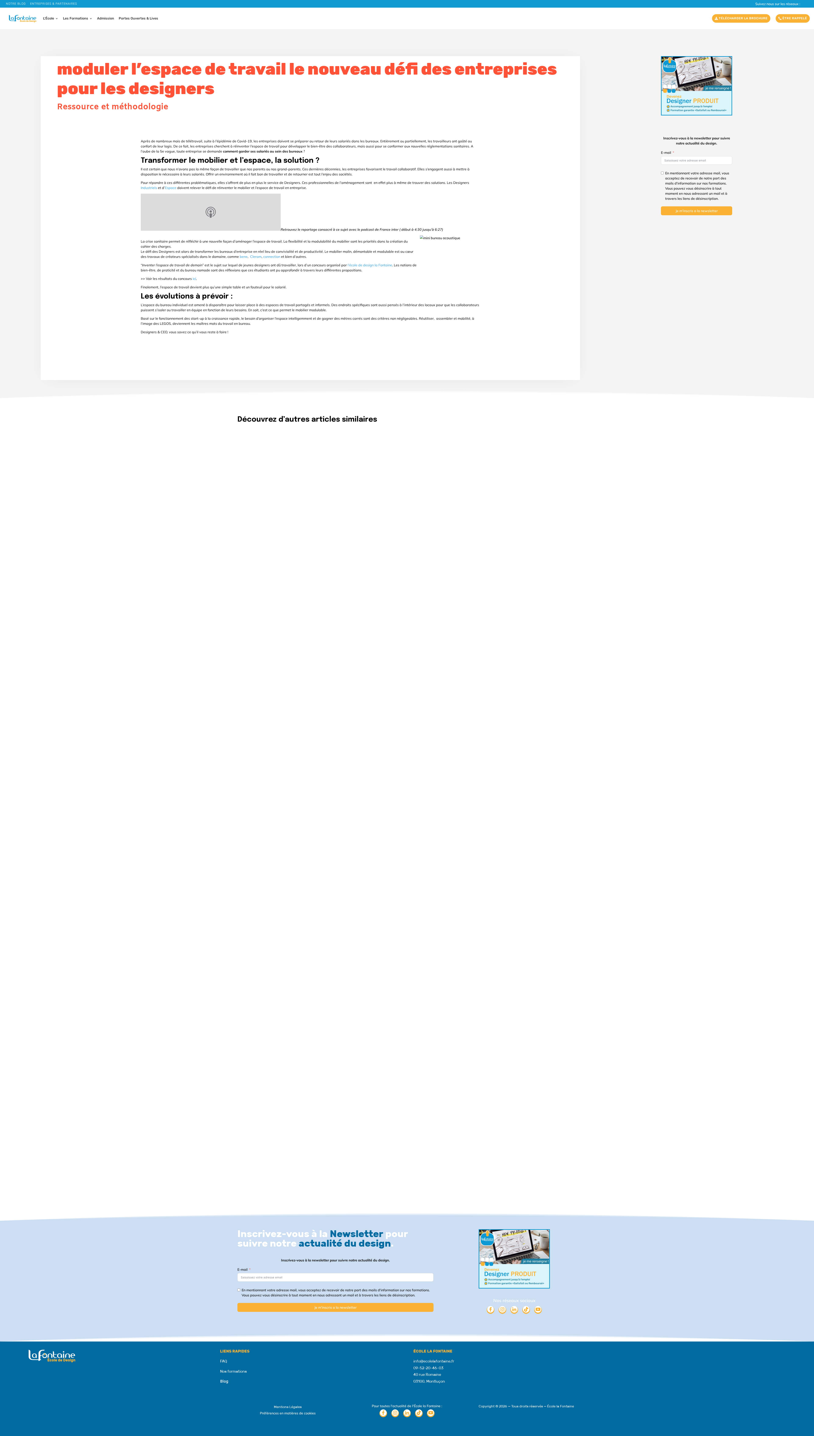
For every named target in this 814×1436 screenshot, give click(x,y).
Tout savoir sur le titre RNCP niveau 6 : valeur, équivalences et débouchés (324, 655)
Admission (105, 18)
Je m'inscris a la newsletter (697, 211)
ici (194, 278)
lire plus (247, 673)
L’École (48, 18)
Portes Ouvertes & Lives (138, 18)
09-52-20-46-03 (428, 1368)
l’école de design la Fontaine (370, 265)
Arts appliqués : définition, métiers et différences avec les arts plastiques (325, 906)
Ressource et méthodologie (112, 107)
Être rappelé (794, 18)
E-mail (666, 152)
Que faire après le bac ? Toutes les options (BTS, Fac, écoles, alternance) (324, 1157)
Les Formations (75, 18)
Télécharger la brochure (743, 18)
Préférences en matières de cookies (288, 1413)
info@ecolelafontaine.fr (433, 1361)
